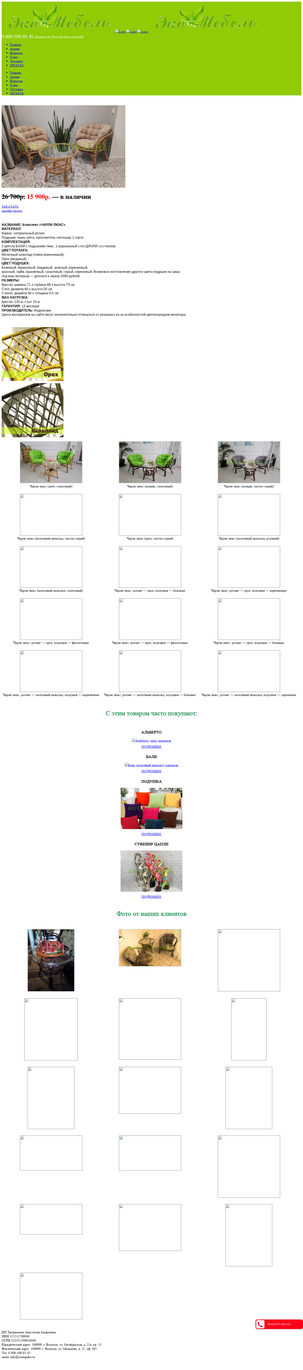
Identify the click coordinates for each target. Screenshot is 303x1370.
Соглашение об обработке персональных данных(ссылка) (42, 1364)
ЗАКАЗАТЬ (10, 207)
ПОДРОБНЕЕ (151, 747)
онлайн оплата (12, 211)
